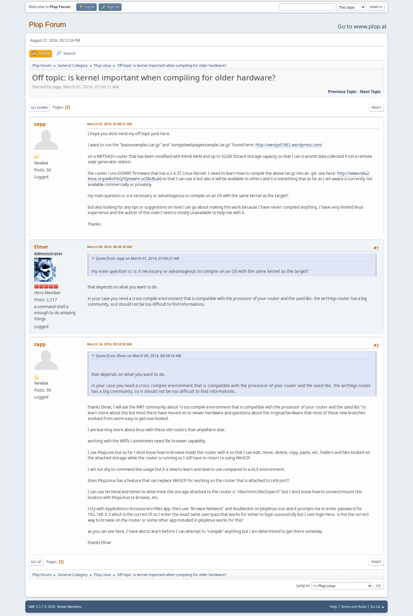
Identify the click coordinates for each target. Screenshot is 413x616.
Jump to (303, 585)
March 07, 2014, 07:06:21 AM (109, 124)
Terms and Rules (353, 606)
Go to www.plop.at (362, 26)
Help (333, 606)
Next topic (370, 91)
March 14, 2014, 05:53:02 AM (109, 344)
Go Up (36, 561)
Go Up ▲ (377, 606)
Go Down (39, 107)
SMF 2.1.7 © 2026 (41, 606)
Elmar (41, 246)
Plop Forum (47, 24)
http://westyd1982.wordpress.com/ (288, 145)
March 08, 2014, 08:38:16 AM (109, 246)
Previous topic (342, 91)
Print (376, 107)
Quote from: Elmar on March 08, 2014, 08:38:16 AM (138, 355)
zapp (40, 124)
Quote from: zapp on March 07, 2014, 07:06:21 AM (137, 258)
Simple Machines (69, 606)
